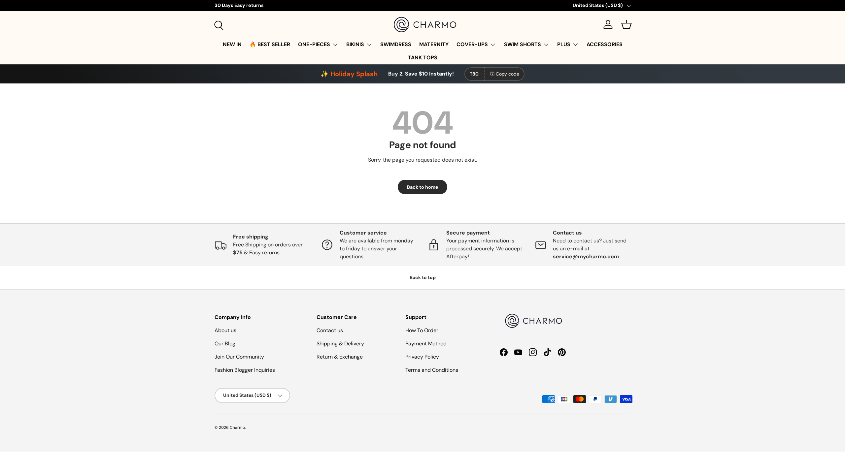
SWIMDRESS (395, 44)
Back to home (422, 187)
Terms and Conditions (431, 369)
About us (225, 330)
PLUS (563, 44)
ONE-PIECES (314, 44)
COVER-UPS (472, 44)
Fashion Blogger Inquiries (245, 369)
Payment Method (426, 343)
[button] (626, 24)
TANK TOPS (422, 57)
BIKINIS (355, 44)
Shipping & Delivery (340, 343)
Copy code (507, 74)
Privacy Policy (422, 356)
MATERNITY (434, 44)
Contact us (330, 330)
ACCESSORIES (605, 44)
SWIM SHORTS (522, 44)
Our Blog (225, 343)
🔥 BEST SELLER (270, 44)
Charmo (237, 427)
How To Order (421, 330)
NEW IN (232, 44)
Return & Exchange (340, 356)
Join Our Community (239, 356)
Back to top (423, 277)
